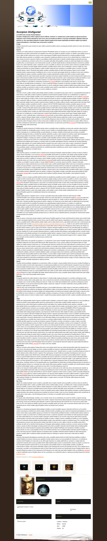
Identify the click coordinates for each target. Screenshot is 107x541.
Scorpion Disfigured (38, 457)
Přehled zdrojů (21, 521)
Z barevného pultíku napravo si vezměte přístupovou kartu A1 (49, 224)
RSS (31, 535)
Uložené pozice (20, 454)
